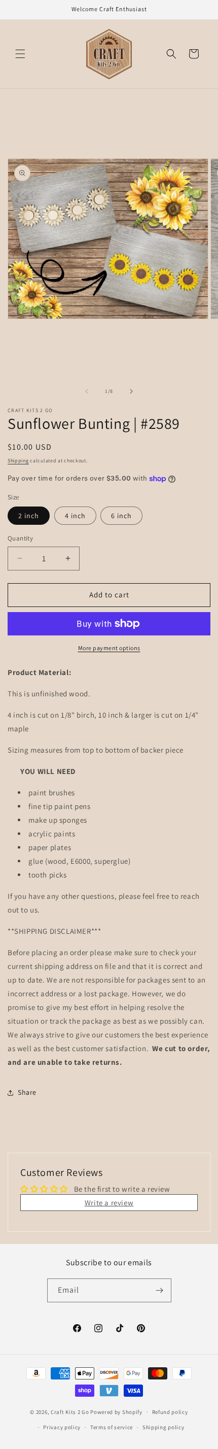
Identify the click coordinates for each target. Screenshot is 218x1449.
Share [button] (27, 1092)
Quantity (20, 538)
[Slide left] (87, 391)
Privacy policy (62, 1427)
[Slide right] (131, 391)
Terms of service (111, 1427)
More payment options (109, 648)
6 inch (121, 515)
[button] (20, 54)
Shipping (18, 460)
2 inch (28, 515)
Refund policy (170, 1412)
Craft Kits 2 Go (70, 1412)
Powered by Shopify (116, 1412)
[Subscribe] (160, 1290)
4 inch (75, 515)
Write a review (109, 1202)
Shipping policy (163, 1427)
